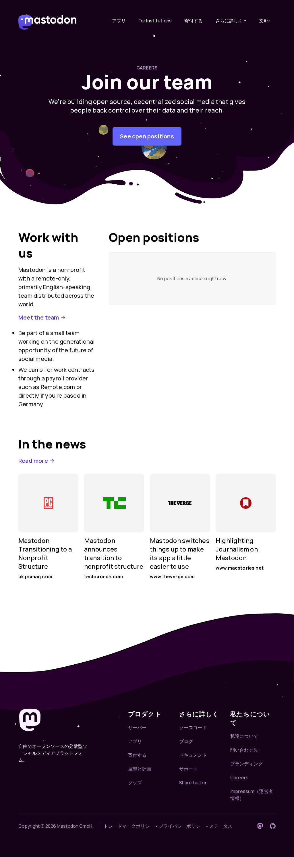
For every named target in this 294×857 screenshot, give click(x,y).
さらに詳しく (229, 21)
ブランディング (246, 764)
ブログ (186, 741)
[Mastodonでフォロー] (260, 826)
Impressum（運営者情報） (251, 794)
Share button (193, 782)
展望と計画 (139, 769)
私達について (244, 736)
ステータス (220, 826)
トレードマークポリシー (129, 826)
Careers (239, 777)
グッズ (135, 782)
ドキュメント (193, 755)
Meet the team (38, 317)
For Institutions (155, 21)
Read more (33, 461)
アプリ (119, 21)
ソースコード (193, 727)
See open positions (147, 136)
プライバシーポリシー (182, 826)
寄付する (193, 21)
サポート (188, 769)
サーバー (137, 727)
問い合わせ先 (244, 750)
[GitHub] (273, 826)
